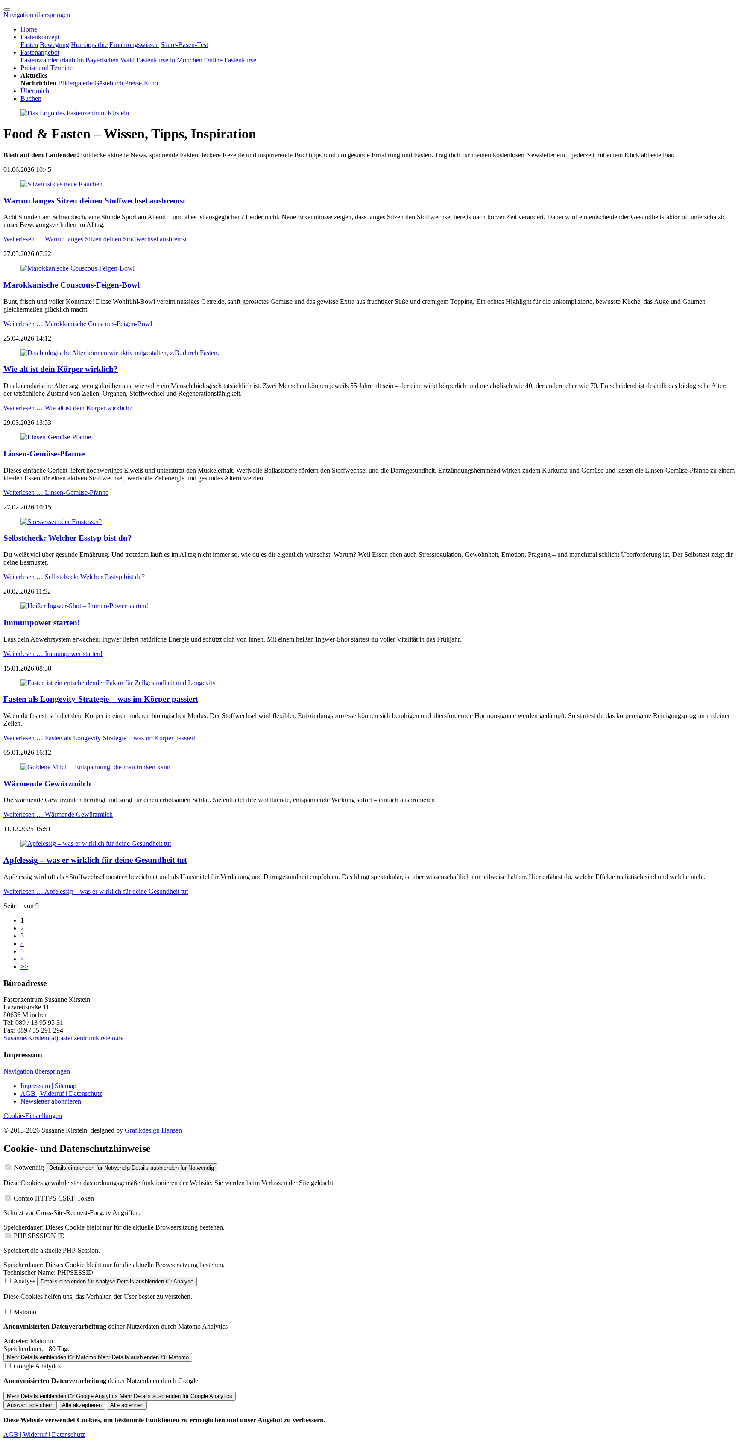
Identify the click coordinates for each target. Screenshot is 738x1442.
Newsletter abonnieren (50, 1101)
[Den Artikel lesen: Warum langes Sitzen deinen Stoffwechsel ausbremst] (61, 184)
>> (24, 966)
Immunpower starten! (41, 622)
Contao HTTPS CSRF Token (54, 1198)
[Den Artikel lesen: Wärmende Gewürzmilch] (95, 767)
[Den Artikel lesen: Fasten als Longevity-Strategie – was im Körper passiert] (118, 682)
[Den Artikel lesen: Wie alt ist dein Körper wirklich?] (119, 352)
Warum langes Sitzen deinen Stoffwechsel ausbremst (94, 200)
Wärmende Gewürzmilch (47, 783)
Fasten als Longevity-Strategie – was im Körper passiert (100, 699)
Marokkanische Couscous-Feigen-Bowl (71, 284)
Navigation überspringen (36, 14)
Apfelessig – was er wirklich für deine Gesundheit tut (95, 860)
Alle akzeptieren (82, 1405)
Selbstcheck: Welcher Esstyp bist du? (67, 537)
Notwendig (29, 1167)
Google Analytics (37, 1366)
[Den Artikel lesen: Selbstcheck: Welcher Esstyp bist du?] (61, 521)
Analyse (24, 1281)
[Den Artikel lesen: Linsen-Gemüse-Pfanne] (55, 437)
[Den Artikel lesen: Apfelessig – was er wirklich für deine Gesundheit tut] (95, 843)
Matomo (25, 1311)
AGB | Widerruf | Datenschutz (61, 1093)
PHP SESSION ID (39, 1235)
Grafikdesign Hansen (153, 1130)
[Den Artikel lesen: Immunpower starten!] (84, 605)
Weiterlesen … (95, 239)
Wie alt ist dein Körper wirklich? (60, 369)
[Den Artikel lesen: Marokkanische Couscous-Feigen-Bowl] (77, 268)
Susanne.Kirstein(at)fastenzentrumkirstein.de (63, 1038)
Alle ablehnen (127, 1405)
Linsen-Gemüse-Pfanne (44, 453)
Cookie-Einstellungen (32, 1115)
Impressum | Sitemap (48, 1085)
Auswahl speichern (30, 1405)
